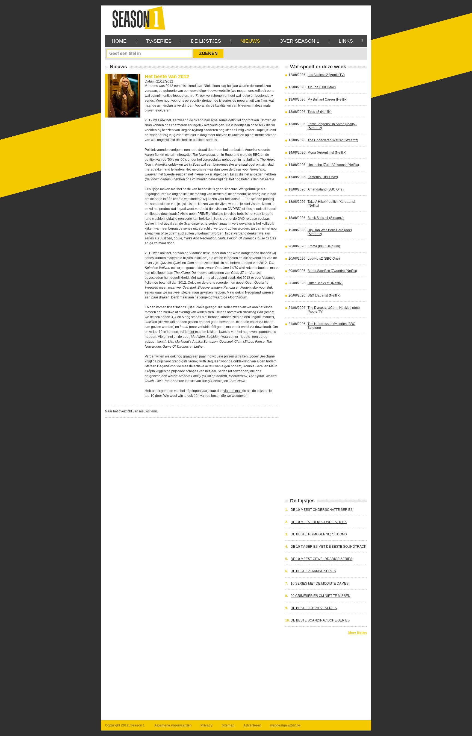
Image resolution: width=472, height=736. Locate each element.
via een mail (232, 391)
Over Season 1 (299, 41)
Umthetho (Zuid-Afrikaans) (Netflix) (333, 165)
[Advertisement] (267, 17)
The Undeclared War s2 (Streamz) (333, 140)
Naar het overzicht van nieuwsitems (131, 411)
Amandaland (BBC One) (326, 189)
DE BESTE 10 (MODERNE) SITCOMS (319, 534)
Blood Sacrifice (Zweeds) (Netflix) (332, 271)
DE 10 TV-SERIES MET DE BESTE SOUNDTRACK (328, 547)
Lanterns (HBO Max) (323, 177)
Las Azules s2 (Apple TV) (326, 75)
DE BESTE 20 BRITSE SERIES (314, 608)
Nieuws (250, 41)
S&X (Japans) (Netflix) (324, 295)
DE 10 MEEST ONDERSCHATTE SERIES (322, 510)
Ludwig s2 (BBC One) (324, 258)
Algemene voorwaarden (172, 725)
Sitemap (228, 725)
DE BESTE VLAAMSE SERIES (313, 571)
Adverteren (252, 725)
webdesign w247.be (285, 725)
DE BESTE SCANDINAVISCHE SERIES (320, 620)
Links (346, 41)
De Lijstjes (206, 41)
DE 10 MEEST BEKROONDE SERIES (319, 522)
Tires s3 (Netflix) (320, 112)
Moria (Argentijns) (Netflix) (327, 152)
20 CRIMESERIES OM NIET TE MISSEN (320, 596)
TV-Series (159, 41)
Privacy (206, 725)
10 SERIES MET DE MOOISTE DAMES (320, 583)
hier (191, 332)
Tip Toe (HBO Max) (322, 87)
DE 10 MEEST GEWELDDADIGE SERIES (321, 559)
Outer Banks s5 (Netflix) (325, 283)
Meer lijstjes (357, 633)
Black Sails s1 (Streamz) (326, 218)
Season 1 (136, 17)
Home (119, 41)
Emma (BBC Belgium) (324, 246)
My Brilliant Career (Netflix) (327, 99)
